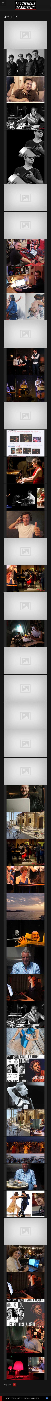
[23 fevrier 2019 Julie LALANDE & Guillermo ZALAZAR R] (25, 551)
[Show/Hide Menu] (3, 3)
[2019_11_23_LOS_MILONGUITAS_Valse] (25, 35)
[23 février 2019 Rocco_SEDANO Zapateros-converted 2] (25, 660)
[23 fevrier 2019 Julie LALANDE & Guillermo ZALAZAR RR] (25, 606)
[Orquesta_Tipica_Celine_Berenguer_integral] (25, 334)
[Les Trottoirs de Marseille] (25, 4)
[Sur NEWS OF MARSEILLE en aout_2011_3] (25, 1231)
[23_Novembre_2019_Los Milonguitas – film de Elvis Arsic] (25, 225)
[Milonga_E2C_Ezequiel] (25, 415)
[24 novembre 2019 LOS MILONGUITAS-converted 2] (25, 716)
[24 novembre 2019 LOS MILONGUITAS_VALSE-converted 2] (25, 688)
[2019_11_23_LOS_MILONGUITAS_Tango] (25, 197)
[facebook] (47, 1398)
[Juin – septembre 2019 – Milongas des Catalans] (25, 771)
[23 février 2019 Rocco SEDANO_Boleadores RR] (25, 743)
